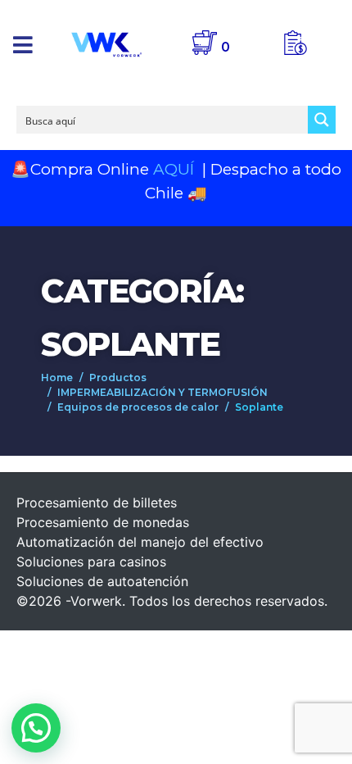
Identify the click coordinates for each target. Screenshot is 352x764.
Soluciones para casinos (91, 561)
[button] (22, 44)
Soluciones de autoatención (102, 581)
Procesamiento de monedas (102, 522)
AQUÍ (175, 169)
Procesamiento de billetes (96, 502)
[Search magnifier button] (322, 120)
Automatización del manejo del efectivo (140, 542)
